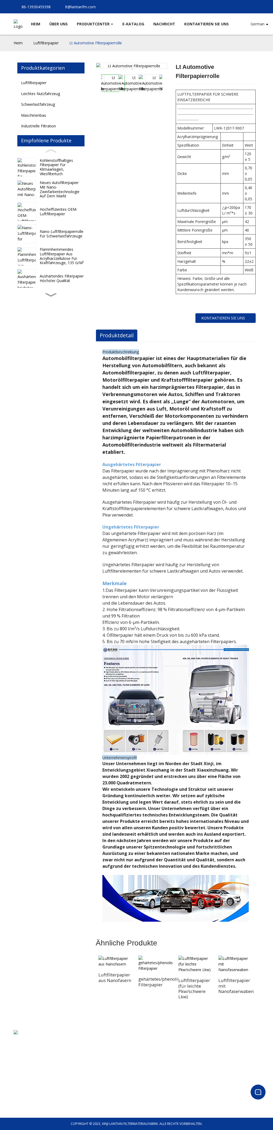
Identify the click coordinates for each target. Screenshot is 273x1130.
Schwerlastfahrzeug (38, 104)
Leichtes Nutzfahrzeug (40, 93)
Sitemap (142, 1060)
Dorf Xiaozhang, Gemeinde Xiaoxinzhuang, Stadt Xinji (53, 1041)
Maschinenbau (33, 115)
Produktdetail (117, 335)
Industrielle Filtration (29, 1105)
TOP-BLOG (144, 1054)
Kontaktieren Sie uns (223, 317)
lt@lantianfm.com (28, 1054)
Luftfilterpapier (46, 42)
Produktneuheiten (149, 1079)
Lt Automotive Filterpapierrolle (95, 42)
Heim (18, 42)
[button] (51, 295)
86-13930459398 (26, 1048)
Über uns (143, 1041)
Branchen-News (148, 1086)
